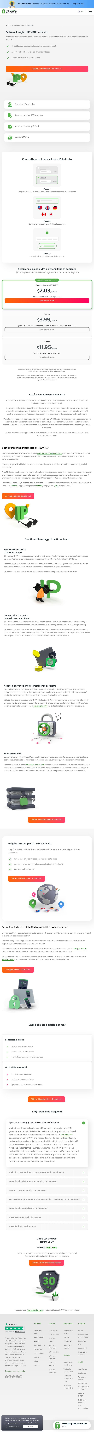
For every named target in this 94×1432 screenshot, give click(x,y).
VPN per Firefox (52, 1364)
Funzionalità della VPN (17, 26)
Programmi (68, 1323)
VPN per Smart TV (52, 1371)
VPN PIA (37, 1323)
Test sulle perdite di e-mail (68, 1378)
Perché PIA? (39, 1337)
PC (86, 949)
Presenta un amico (68, 1332)
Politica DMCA (81, 1395)
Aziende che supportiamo (83, 1336)
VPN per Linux (52, 1340)
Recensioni (82, 1348)
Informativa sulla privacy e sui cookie (83, 1386)
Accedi (36, 1365)
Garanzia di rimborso (82, 1354)
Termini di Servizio (35, 1310)
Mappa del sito (82, 1343)
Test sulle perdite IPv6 (68, 1387)
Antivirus (37, 1357)
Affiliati (67, 1337)
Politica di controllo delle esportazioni (83, 1404)
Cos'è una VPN (37, 1332)
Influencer (68, 1341)
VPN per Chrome (52, 1358)
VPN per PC (53, 1330)
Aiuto (80, 1362)
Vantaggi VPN (39, 1345)
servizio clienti (8, 959)
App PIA (52, 1323)
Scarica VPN (39, 1353)
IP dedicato (66, 1135)
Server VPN (38, 1349)
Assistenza (82, 1369)
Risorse (67, 1355)
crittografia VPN (40, 706)
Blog (36, 1361)
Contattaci (82, 1373)
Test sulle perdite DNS (68, 1371)
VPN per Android (52, 1347)
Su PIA (80, 1330)
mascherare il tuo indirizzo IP (49, 453)
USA (56, 486)
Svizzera (38, 486)
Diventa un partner (68, 1347)
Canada (14, 486)
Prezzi (36, 1341)
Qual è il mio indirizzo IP (68, 1364)
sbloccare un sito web (35, 765)
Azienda (81, 1323)
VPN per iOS (53, 1352)
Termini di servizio (82, 1379)
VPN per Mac (78, 949)
